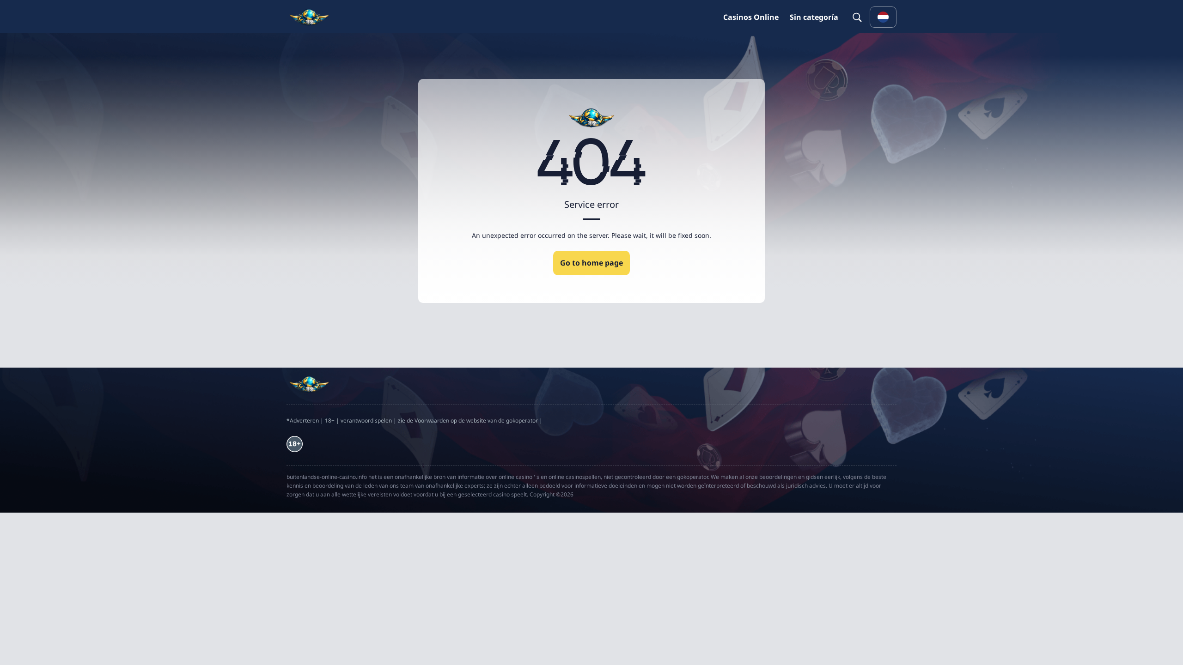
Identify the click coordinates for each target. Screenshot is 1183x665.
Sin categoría (814, 17)
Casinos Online (751, 17)
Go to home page (591, 263)
